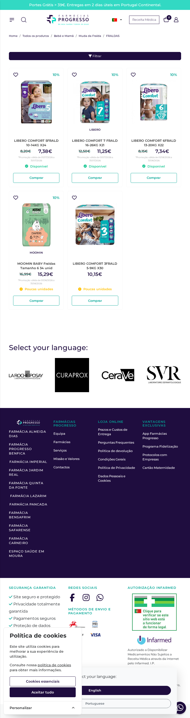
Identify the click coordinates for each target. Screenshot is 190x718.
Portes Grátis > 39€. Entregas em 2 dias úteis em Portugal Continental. (95, 5)
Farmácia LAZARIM (28, 496)
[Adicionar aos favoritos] (15, 74)
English (95, 690)
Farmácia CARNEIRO (18, 541)
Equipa (59, 433)
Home (13, 36)
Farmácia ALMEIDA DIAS (27, 434)
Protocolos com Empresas (154, 457)
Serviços (60, 450)
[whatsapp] (100, 597)
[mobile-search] (24, 20)
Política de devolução (115, 451)
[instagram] (86, 597)
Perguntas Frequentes (116, 442)
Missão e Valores (66, 459)
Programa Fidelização (160, 446)
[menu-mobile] (12, 20)
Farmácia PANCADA (28, 504)
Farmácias (61, 442)
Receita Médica (144, 20)
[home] (67, 20)
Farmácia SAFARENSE (20, 528)
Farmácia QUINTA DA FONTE (26, 485)
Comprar (36, 178)
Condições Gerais (111, 459)
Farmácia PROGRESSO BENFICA (20, 449)
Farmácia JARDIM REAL (26, 472)
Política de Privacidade (116, 468)
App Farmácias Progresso (154, 436)
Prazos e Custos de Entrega (112, 432)
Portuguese (94, 703)
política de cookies (54, 665)
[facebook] (72, 597)
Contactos (61, 467)
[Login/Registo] (176, 20)
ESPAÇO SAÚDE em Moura (26, 554)
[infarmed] (154, 612)
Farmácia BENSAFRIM (20, 515)
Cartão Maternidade (158, 468)
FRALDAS (112, 36)
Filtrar (96, 56)
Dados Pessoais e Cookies (111, 478)
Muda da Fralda (90, 36)
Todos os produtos (36, 36)
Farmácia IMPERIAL (28, 462)
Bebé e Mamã (64, 36)
